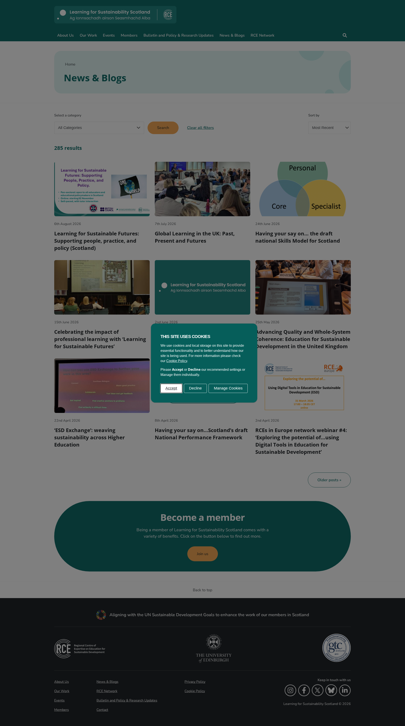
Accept (171, 388)
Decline (195, 388)
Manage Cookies (228, 388)
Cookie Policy (176, 361)
